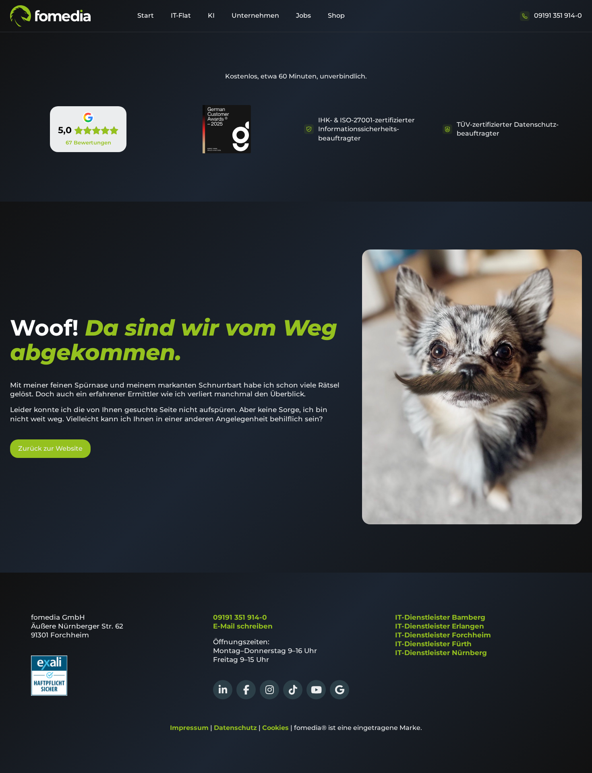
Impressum (189, 728)
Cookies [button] (275, 728)
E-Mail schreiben (243, 626)
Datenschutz (235, 728)
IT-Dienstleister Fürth (433, 644)
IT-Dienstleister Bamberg (440, 617)
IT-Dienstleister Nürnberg (441, 653)
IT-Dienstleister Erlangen (439, 626)
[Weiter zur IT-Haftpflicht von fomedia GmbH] (49, 693)
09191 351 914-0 (240, 617)
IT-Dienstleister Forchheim (443, 635)
